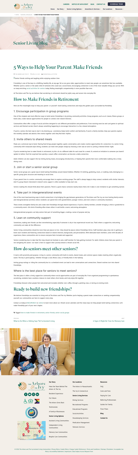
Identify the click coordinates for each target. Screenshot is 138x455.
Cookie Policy (65, 449)
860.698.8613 (31, 303)
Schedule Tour (116, 4)
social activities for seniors (36, 88)
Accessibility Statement (57, 451)
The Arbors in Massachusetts (82, 386)
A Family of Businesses (56, 411)
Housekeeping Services (80, 418)
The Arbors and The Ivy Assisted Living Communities (35, 449)
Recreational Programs (80, 404)
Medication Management (81, 422)
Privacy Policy (56, 449)
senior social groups (62, 313)
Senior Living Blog (26, 14)
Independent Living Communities (55, 426)
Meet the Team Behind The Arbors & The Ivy (58, 387)
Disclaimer (110, 449)
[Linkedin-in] (37, 394)
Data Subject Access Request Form (82, 451)
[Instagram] (33, 394)
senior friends (50, 313)
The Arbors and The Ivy (22, 74)
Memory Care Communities (58, 432)
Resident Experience (56, 393)
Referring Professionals (108, 400)
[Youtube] (29, 394)
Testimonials (53, 407)
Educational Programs (80, 409)
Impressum (68, 451)
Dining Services (78, 400)
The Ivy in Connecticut (80, 391)
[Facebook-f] (26, 394)
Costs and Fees (105, 391)
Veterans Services (79, 427)
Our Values (52, 398)
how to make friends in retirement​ (33, 313)
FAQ (101, 386)
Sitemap (103, 449)
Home (17, 14)
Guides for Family (106, 404)
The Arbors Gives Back (56, 402)
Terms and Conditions (93, 449)
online (41, 303)
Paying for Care (105, 395)
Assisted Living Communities (59, 420)
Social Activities (78, 413)
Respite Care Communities (58, 437)
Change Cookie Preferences (77, 449)
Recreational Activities (50, 74)
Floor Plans (104, 409)
